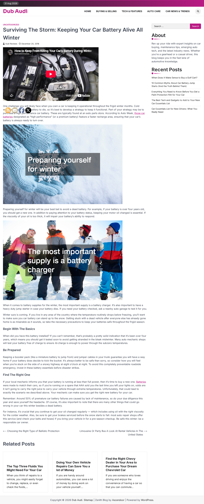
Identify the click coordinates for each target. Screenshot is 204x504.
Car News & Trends (178, 11)
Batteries (141, 381)
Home (87, 11)
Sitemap (88, 499)
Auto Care (154, 11)
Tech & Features (132, 11)
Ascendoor (118, 499)
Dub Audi (15, 11)
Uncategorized (11, 25)
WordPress (147, 499)
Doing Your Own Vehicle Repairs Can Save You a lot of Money (73, 466)
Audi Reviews (11, 44)
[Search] (198, 11)
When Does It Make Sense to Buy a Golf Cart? (174, 77)
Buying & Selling (106, 11)
